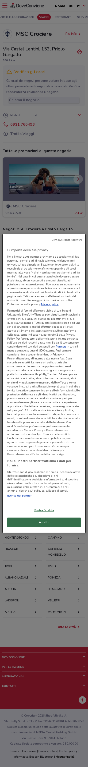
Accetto (44, 522)
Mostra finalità (44, 510)
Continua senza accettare (67, 239)
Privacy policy (49, 304)
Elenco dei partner (19, 495)
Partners (61, 346)
